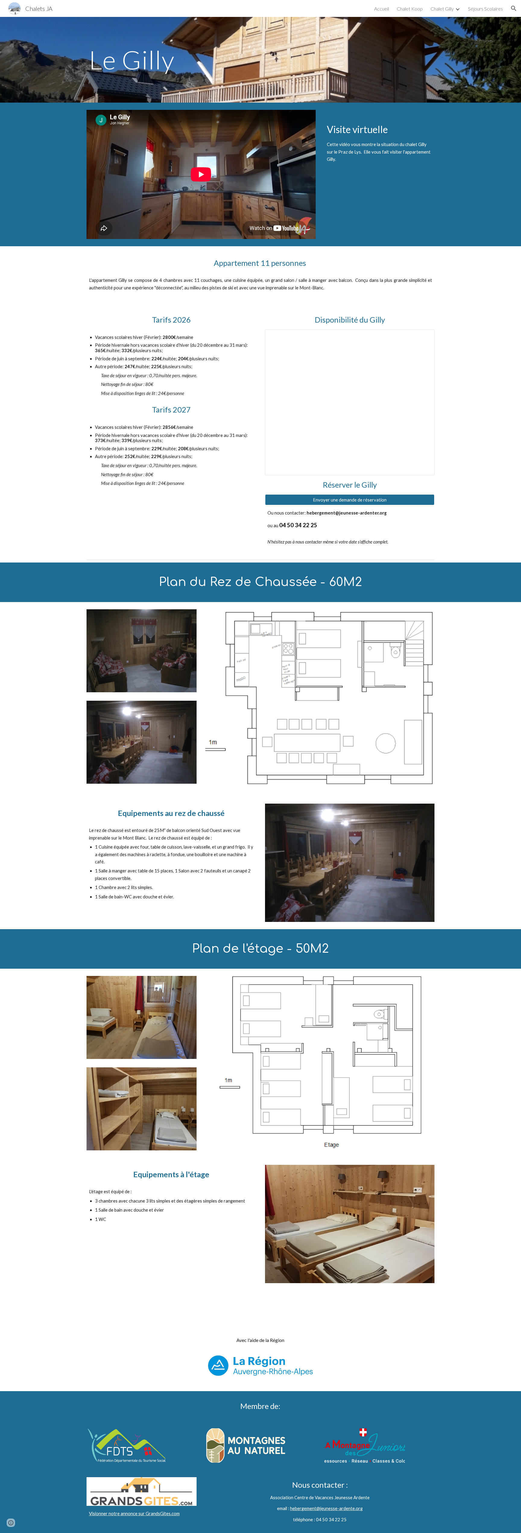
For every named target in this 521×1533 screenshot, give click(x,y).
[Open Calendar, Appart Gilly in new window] (423, 337)
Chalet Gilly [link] (442, 8)
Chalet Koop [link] (410, 8)
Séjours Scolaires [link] (485, 8)
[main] (201, 59)
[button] (514, 8)
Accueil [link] (381, 8)
